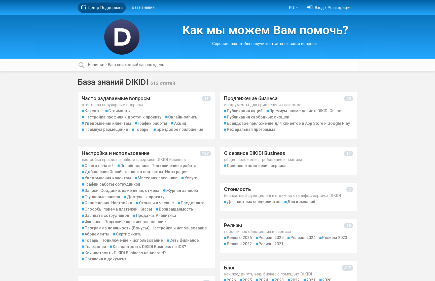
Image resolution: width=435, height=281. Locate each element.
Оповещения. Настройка (108, 202)
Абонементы (97, 234)
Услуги (191, 178)
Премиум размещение (106, 129)
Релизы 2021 (271, 244)
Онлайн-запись (182, 117)
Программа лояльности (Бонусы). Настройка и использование (146, 228)
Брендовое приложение (180, 129)
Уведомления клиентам (108, 123)
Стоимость (119, 110)
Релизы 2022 (239, 244)
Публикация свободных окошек (258, 117)
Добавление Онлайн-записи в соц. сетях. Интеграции (136, 171)
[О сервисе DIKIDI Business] (288, 161)
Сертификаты (129, 234)
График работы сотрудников (112, 184)
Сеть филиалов (184, 240)
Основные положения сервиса (256, 165)
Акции (180, 123)
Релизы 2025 (271, 237)
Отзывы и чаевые (156, 202)
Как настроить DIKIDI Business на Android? (125, 253)
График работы (152, 123)
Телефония (95, 246)
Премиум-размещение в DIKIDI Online (305, 110)
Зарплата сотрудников (107, 215)
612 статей (162, 83)
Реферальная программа (251, 129)
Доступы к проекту (145, 196)
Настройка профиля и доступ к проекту (123, 117)
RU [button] (292, 7)
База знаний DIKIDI (114, 82)
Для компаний (301, 201)
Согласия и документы (107, 259)
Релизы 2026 (239, 237)
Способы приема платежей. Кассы (118, 209)
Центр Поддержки (105, 7)
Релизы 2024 (303, 237)
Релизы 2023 (334, 237)
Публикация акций (245, 110)
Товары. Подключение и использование (124, 240)
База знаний (143, 7)
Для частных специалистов (253, 201)
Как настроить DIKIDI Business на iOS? (149, 246)
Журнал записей (182, 190)
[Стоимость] (288, 197)
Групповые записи (102, 196)
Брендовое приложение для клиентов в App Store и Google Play (288, 123)
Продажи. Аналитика (156, 215)
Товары (142, 129)
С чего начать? (99, 165)
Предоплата (192, 202)
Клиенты (93, 110)
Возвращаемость (176, 209)
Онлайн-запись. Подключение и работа (158, 165)
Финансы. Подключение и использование (125, 221)
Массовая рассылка (157, 178)
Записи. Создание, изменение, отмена (122, 190)
